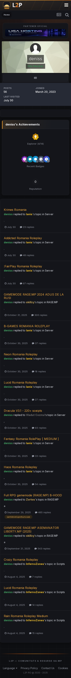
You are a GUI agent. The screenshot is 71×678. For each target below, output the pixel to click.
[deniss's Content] (35, 77)
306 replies (40, 315)
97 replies (28, 283)
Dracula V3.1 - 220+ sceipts (23, 410)
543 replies (43, 548)
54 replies (40, 484)
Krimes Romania (15, 210)
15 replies (37, 633)
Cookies (63, 668)
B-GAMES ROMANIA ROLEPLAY (27, 326)
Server (49, 214)
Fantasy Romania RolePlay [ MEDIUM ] (32, 439)
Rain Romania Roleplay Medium (26, 616)
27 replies (40, 399)
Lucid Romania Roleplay (20, 382)
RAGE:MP (52, 302)
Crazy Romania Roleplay (21, 559)
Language (9, 668)
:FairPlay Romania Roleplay (23, 266)
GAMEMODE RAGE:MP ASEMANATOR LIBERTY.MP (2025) (31, 529)
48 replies (28, 255)
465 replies (44, 512)
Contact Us (48, 668)
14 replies (37, 604)
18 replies (40, 371)
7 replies (36, 576)
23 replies (28, 227)
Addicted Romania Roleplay (23, 238)
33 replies (40, 455)
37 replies (40, 343)
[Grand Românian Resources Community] (14, 5)
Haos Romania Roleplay (20, 467)
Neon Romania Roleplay (21, 354)
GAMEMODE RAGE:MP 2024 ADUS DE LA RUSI (34, 296)
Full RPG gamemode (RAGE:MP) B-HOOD (33, 495)
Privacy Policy (29, 668)
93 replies (40, 427)
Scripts (61, 563)
